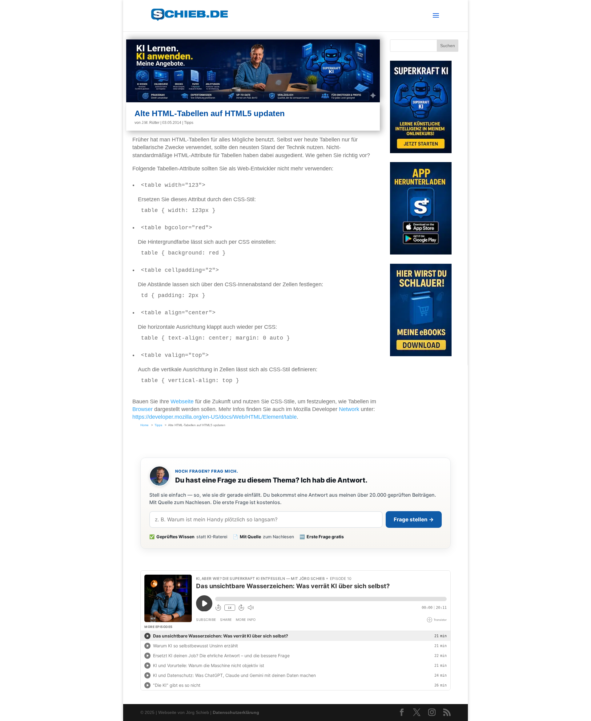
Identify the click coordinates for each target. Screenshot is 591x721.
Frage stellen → (414, 519)
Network (349, 409)
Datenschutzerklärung (236, 712)
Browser (142, 409)
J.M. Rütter (150, 122)
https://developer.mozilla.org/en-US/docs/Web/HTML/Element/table (214, 417)
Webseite (182, 401)
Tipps (188, 122)
